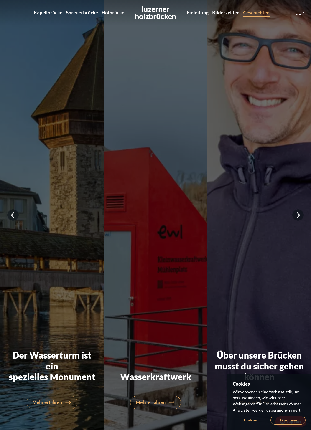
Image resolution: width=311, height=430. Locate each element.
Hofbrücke (113, 12)
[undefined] (13, 215)
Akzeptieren (288, 420)
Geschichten (256, 12)
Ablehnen (250, 420)
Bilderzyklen (226, 12)
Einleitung (198, 12)
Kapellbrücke (48, 12)
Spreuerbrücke (82, 12)
